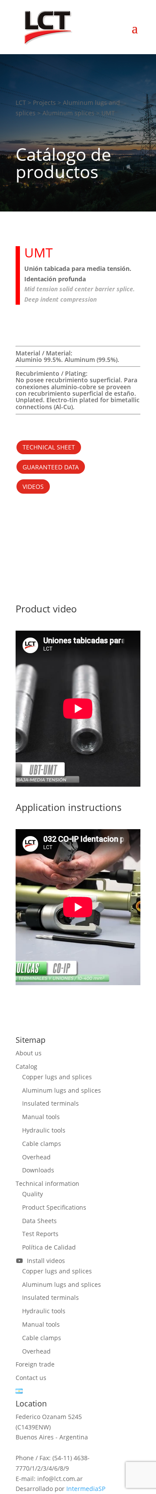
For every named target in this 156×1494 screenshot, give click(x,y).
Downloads (38, 1170)
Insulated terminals (50, 1103)
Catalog (26, 1066)
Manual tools (41, 1117)
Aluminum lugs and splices (61, 1090)
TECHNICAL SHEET (49, 447)
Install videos (44, 1260)
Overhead (36, 1157)
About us (29, 1053)
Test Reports (40, 1234)
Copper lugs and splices (57, 1077)
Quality (32, 1194)
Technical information (47, 1183)
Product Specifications (54, 1207)
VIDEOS (33, 486)
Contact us (31, 1378)
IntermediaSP (85, 1488)
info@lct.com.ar (60, 1478)
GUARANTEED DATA (51, 467)
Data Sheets (39, 1221)
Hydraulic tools (43, 1130)
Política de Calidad (49, 1247)
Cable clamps (41, 1143)
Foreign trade (35, 1364)
